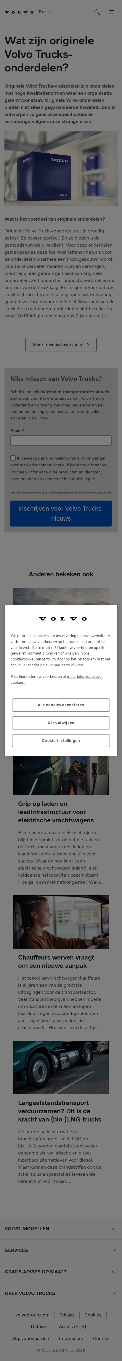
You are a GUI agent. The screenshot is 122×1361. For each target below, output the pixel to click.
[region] (61, 680)
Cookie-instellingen (61, 740)
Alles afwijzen (61, 723)
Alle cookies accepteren (61, 705)
